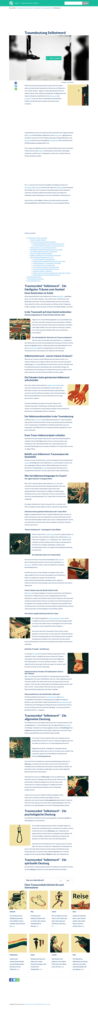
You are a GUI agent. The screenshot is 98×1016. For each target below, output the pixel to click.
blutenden (28, 140)
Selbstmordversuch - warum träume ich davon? (43, 247)
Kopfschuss (28, 187)
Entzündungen (54, 140)
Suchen (85, 3)
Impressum (26, 1004)
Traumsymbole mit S (47, 8)
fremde (30, 676)
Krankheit (28, 98)
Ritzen (29, 135)
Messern (56, 135)
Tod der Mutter (50, 534)
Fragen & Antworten (27, 3)
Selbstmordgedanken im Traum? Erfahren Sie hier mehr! (48, 244)
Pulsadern (49, 385)
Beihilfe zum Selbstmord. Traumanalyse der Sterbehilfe (45, 255)
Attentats (38, 419)
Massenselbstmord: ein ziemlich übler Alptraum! (46, 275)
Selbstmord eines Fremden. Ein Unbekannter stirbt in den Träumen (51, 273)
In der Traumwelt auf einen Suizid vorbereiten (43, 242)
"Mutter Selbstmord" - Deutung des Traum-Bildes (47, 263)
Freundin (35, 654)
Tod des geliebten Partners (56, 618)
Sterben (27, 463)
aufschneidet (57, 385)
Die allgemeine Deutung (34, 277)
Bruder (29, 593)
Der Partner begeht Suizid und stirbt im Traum (46, 269)
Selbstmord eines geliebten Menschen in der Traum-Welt (49, 261)
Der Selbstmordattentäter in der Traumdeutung (43, 251)
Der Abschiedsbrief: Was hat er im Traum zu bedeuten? (48, 245)
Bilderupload (40, 1004)
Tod (28, 185)
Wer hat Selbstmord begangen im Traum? (41, 257)
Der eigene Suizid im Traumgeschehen (44, 259)
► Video (36, 3)
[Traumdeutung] (11, 3)
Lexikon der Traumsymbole (33, 8)
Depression (53, 96)
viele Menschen (51, 697)
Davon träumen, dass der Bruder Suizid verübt (46, 267)
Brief (61, 340)
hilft (52, 463)
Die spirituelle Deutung (34, 281)
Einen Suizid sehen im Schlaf (38, 240)
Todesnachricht (32, 348)
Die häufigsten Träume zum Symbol (37, 238)
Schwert (41, 151)
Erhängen (37, 187)
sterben (68, 725)
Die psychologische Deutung (35, 279)
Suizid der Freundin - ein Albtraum (42, 271)
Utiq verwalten (47, 1004)
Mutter (48, 539)
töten (62, 697)
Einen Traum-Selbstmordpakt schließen (41, 253)
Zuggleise (59, 187)
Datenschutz (33, 1004)
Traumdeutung (20, 8)
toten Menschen (64, 702)
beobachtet (59, 296)
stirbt (55, 483)
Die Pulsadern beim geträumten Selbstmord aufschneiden (46, 249)
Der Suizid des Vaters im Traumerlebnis (44, 265)
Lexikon (16, 3)
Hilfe (43, 468)
